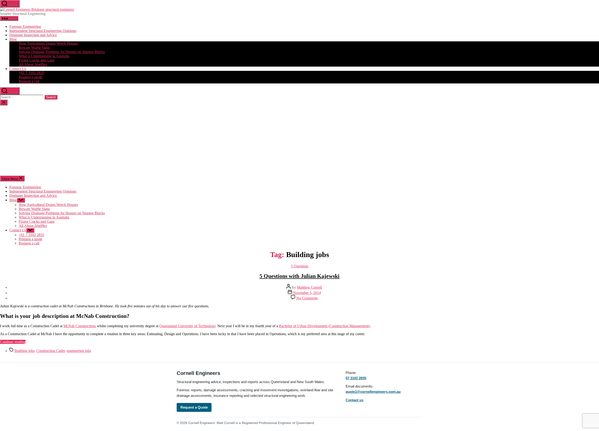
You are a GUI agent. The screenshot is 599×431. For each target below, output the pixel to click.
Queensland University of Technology (187, 326)
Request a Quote (194, 407)
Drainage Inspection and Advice (33, 35)
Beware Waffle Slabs (34, 48)
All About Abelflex (33, 64)
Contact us (354, 400)
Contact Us (17, 69)
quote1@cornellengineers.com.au (373, 392)
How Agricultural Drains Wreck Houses (48, 43)
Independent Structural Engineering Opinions (42, 31)
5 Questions (299, 266)
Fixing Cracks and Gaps (37, 60)
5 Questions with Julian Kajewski (299, 276)
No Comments (307, 298)
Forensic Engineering (25, 27)
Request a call (29, 81)
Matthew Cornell (309, 287)
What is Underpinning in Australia (44, 56)
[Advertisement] (299, 140)
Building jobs (24, 351)
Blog (13, 39)
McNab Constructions (79, 326)
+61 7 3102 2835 (31, 73)
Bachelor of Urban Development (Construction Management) (324, 326)
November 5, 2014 (307, 293)
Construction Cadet (50, 351)
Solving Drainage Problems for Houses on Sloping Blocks (62, 52)
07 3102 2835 (356, 378)
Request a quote (30, 77)
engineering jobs (79, 351)
